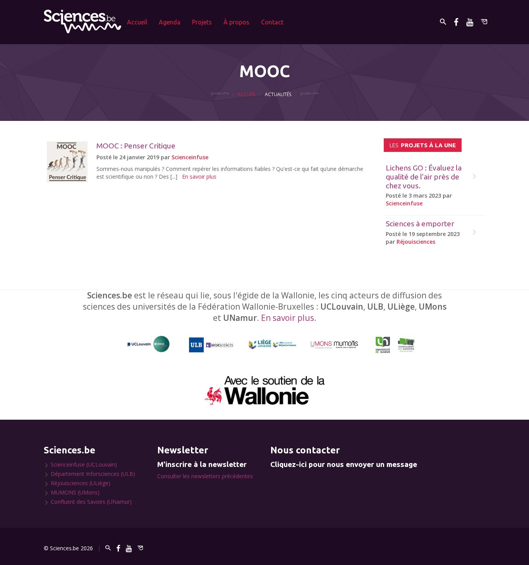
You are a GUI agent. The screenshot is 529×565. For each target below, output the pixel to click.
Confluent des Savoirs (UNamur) (91, 501)
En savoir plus (199, 176)
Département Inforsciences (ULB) (93, 473)
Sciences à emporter (420, 223)
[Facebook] (456, 22)
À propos (236, 22)
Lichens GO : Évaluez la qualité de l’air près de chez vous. (424, 177)
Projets (202, 22)
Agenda (169, 22)
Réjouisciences (416, 241)
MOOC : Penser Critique (135, 145)
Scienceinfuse (190, 157)
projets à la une (423, 145)
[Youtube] (469, 22)
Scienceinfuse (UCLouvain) (84, 464)
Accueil (137, 22)
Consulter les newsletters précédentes (205, 476)
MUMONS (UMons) (75, 492)
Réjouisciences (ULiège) (80, 483)
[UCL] (148, 344)
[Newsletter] (484, 22)
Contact (272, 22)
